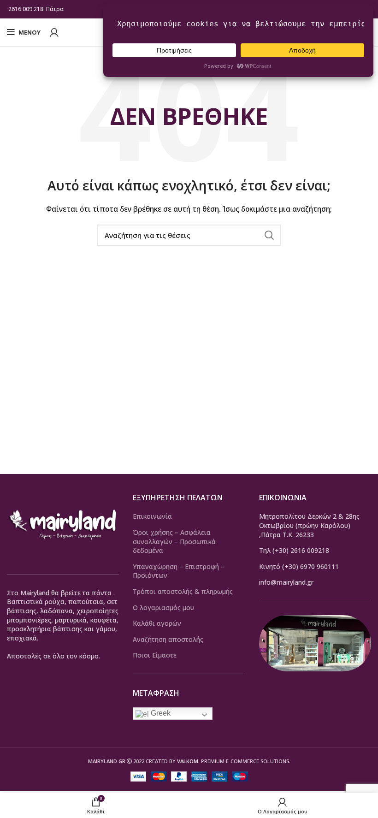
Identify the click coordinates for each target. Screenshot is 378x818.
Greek (160, 713)
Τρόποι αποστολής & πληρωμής (183, 591)
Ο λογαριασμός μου (163, 607)
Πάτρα (55, 9)
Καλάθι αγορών (157, 623)
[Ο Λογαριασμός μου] (54, 32)
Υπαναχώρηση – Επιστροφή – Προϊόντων (178, 571)
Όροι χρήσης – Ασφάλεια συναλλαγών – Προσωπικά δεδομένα (174, 541)
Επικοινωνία (152, 516)
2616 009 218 (26, 9)
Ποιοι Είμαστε (155, 655)
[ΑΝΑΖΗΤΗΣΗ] (268, 235)
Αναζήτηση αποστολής (168, 639)
